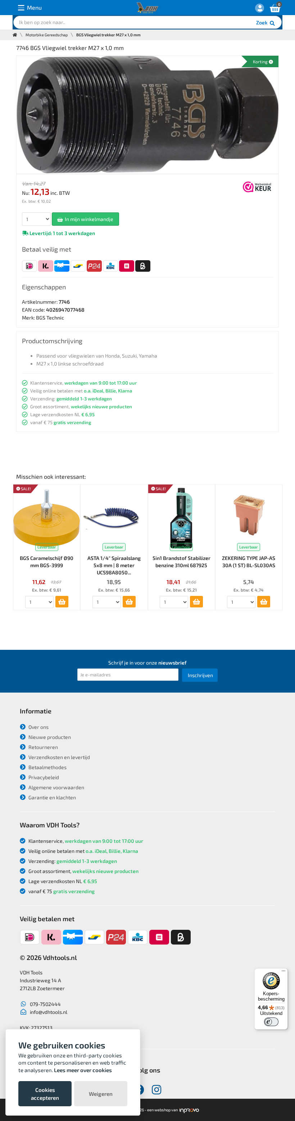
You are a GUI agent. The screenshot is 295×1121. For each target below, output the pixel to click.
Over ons (38, 727)
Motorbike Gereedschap (47, 34)
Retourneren (42, 747)
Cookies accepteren (45, 1093)
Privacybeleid (43, 777)
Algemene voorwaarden (55, 787)
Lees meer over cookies (83, 1070)
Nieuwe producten (49, 737)
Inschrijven (200, 675)
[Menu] (283, 972)
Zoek (262, 22)
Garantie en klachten (51, 797)
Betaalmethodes (47, 767)
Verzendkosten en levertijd (58, 757)
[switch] (271, 1021)
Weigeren (101, 1093)
